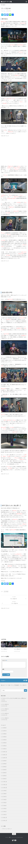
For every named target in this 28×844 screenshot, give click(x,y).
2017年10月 (4, 787)
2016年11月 (4, 820)
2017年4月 (4, 805)
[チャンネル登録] (26, 680)
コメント (4, 660)
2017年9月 (4, 790)
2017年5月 (4, 802)
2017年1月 (4, 814)
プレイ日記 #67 (4, 649)
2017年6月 (4, 799)
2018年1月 (4, 778)
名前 (3, 669)
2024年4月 (4, 727)
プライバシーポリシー (7, 828)
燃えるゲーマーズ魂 (6, 1)
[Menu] (26, 1)
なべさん (3, 11)
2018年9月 (4, 760)
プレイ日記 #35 (5, 709)
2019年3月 (4, 742)
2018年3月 (4, 772)
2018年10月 (4, 757)
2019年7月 (4, 730)
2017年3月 (4, 808)
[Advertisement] (14, 151)
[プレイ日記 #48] (20, 644)
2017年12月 (4, 781)
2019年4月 (4, 739)
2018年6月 (4, 763)
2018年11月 (4, 754)
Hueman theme (20, 837)
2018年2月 (4, 775)
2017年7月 (4, 796)
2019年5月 (4, 736)
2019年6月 (4, 733)
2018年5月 (4, 766)
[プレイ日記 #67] (7, 644)
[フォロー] (24, 680)
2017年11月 (4, 784)
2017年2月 (4, 811)
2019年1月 (4, 748)
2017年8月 (4, 793)
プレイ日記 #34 (5, 713)
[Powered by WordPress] (9, 837)
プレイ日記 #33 (5, 718)
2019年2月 (4, 745)
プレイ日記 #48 (17, 649)
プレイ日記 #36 (5, 704)
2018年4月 (4, 769)
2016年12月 (4, 817)
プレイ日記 (6, 591)
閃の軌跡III (3, 4)
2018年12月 (4, 751)
